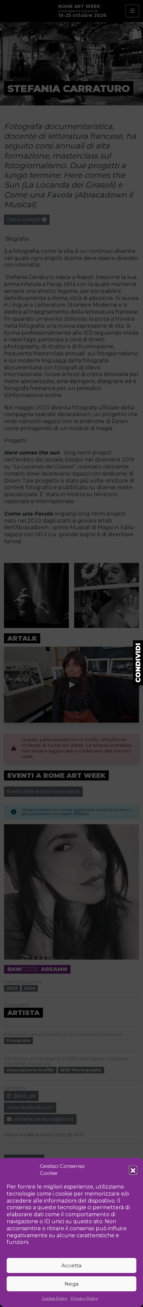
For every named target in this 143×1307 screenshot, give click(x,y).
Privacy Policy (84, 1298)
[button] (133, 1170)
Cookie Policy (55, 1298)
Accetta (71, 1265)
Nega (71, 1284)
